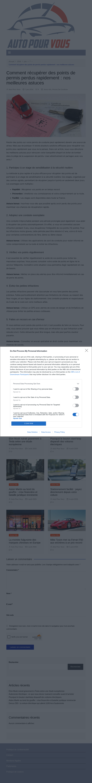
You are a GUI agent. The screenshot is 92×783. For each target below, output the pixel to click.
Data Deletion (32, 432)
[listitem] (46, 383)
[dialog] (46, 392)
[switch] (76, 389)
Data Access (46, 432)
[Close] (87, 351)
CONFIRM (28, 423)
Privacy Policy (59, 432)
